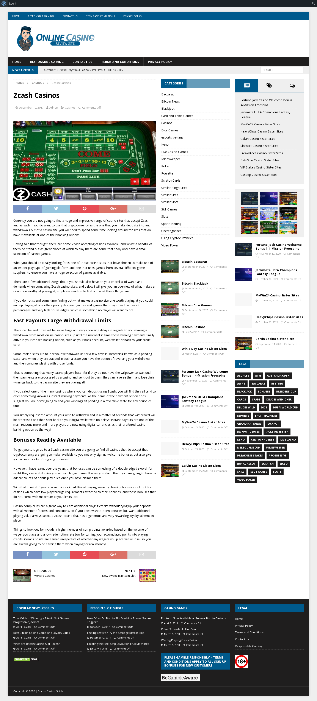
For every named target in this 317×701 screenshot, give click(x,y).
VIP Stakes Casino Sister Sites (261, 167)
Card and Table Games (177, 116)
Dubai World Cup (285, 407)
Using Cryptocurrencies (177, 238)
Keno (165, 144)
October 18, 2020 (194, 405)
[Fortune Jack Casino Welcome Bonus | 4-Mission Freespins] (170, 376)
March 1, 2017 (193, 353)
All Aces (243, 375)
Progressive (278, 455)
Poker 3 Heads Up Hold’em (178, 629)
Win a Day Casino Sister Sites (204, 349)
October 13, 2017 (100, 626)
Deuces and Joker (279, 399)
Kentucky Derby (262, 439)
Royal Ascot (246, 464)
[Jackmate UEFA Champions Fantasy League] (170, 401)
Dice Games (169, 130)
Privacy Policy (132, 16)
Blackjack (167, 108)
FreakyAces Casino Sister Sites (261, 153)
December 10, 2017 (31, 107)
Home (15, 16)
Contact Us (70, 16)
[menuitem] (4, 3)
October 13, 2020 (194, 427)
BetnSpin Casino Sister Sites (259, 160)
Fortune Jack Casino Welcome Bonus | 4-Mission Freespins (205, 373)
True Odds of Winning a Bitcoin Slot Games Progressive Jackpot (41, 620)
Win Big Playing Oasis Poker (179, 640)
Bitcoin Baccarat (194, 262)
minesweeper (275, 447)
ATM (258, 375)
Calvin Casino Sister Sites (201, 466)
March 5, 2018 (172, 634)
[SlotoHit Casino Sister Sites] (249, 213)
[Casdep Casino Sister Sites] (269, 227)
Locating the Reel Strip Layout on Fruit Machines (118, 644)
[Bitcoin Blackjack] (170, 288)
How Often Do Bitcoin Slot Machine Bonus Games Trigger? (119, 620)
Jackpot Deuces (248, 431)
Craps (256, 399)
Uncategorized (171, 231)
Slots (164, 216)
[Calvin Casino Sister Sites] (170, 470)
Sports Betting (171, 224)
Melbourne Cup (248, 447)
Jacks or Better (277, 431)
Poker (165, 166)
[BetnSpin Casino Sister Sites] (288, 213)
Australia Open (278, 375)
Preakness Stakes (250, 455)
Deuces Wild (246, 407)
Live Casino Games (174, 152)
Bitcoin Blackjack (195, 283)
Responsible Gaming (41, 16)
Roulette (167, 173)
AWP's (241, 383)
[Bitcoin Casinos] (170, 331)
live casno (288, 439)
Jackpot (273, 423)
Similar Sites (169, 195)
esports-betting (172, 137)
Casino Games (175, 608)
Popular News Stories (35, 608)
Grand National (249, 423)
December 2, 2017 (100, 637)
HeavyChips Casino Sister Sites (205, 444)
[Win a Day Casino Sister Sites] (170, 353)
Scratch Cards (170, 180)
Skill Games (169, 209)
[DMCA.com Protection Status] (26, 659)
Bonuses (264, 391)
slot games (258, 472)
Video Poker (169, 245)
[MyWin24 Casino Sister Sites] (170, 426)
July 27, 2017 (192, 331)
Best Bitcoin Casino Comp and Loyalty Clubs (41, 633)
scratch (268, 464)
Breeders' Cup (286, 391)
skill (240, 472)
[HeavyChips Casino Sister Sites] (170, 448)
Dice (264, 407)
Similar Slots (169, 202)
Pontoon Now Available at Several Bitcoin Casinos (193, 618)
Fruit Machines (266, 415)
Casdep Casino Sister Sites (258, 175)
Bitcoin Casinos (194, 327)
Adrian (53, 107)
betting (277, 383)
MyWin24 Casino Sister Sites (203, 422)
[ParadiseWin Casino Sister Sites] (288, 227)
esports (243, 415)
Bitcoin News (170, 101)
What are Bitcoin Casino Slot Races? (36, 644)
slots (277, 472)
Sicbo (284, 464)
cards (241, 399)
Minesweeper (170, 159)
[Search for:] (282, 70)
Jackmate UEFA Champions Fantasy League (202, 399)
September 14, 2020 (196, 470)
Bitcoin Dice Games (197, 305)
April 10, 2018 (23, 626)
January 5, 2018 (98, 648)
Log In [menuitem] (13, 3)
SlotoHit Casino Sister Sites (259, 146)
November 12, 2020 (196, 380)
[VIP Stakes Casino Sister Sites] (249, 227)
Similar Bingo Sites (174, 188)
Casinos (70, 107)
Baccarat (167, 94)
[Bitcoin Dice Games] (170, 309)
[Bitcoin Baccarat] (170, 266)
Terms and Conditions (100, 16)
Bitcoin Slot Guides (106, 608)
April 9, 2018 (171, 623)
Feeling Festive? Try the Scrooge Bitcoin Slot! (115, 633)
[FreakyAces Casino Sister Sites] (269, 213)
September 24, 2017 (196, 266)
